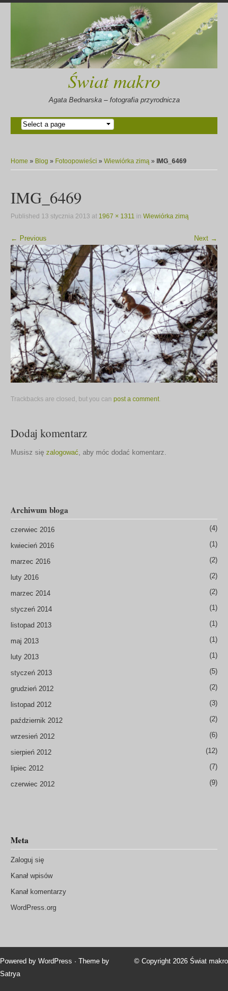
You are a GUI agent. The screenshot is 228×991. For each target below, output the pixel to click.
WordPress (55, 961)
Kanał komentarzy (38, 892)
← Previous (29, 238)
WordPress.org (33, 908)
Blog (41, 161)
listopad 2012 (31, 705)
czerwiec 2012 (33, 784)
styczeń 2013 (31, 673)
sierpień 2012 (31, 752)
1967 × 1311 (117, 216)
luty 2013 (25, 657)
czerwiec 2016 (33, 530)
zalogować (62, 452)
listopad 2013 (31, 625)
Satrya (10, 974)
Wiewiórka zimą (127, 161)
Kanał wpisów (31, 876)
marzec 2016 (30, 561)
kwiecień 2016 (32, 546)
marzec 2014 (30, 593)
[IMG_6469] (114, 313)
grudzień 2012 (32, 689)
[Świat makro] (114, 35)
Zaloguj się (27, 860)
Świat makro (114, 80)
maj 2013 (25, 641)
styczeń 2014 (31, 609)
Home (19, 161)
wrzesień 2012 (33, 736)
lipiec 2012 (27, 768)
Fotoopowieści (76, 161)
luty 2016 (25, 577)
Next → (205, 238)
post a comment (136, 399)
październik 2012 (37, 720)
